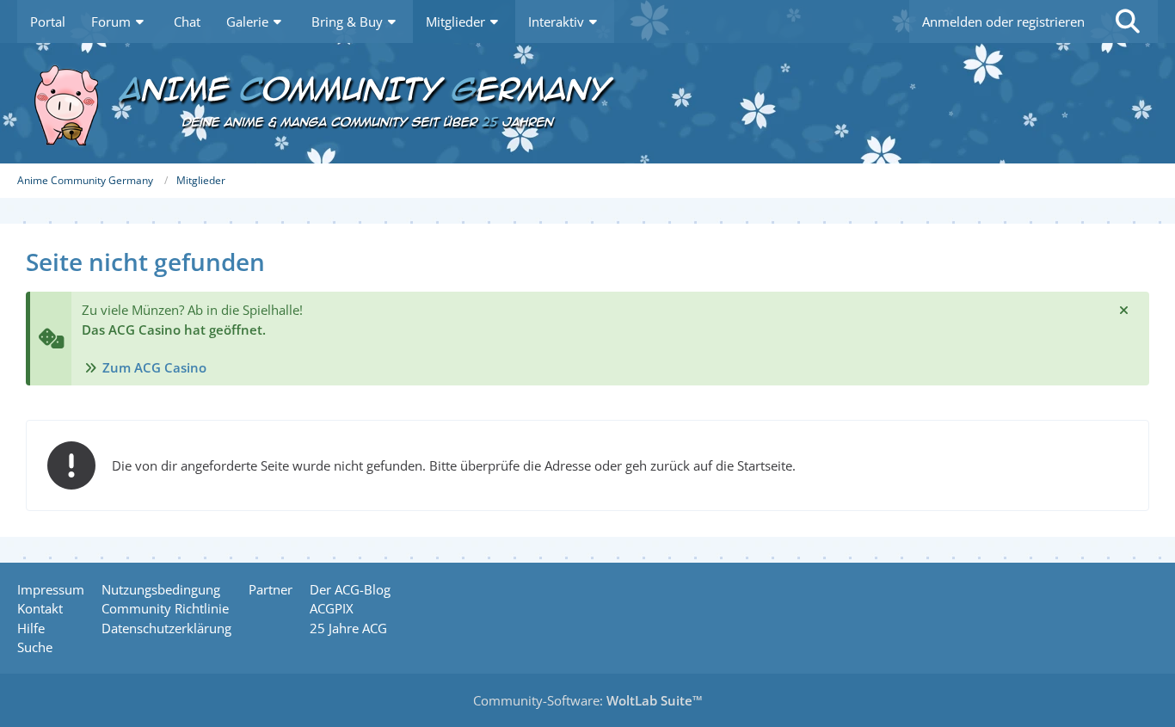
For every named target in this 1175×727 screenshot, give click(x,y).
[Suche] (1128, 21)
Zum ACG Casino (154, 367)
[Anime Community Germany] (587, 103)
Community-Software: (588, 700)
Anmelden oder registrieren (1003, 21)
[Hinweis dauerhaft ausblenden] (1123, 309)
